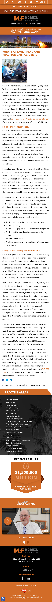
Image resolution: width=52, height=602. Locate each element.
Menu (42, 2)
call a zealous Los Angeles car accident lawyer (30, 119)
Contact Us (33, 585)
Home (7, 2)
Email (19, 2)
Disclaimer (25, 585)
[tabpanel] (26, 523)
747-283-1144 (26, 569)
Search (31, 2)
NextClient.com (26, 598)
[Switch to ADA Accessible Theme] (3, 599)
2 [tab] (28, 542)
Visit (25, 2)
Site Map (18, 585)
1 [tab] (24, 542)
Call (13, 2)
